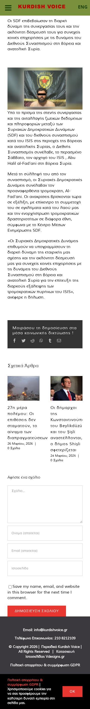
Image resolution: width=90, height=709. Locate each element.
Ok (72, 691)
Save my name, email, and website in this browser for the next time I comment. (44, 592)
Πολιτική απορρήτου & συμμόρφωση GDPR (45, 665)
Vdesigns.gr (55, 656)
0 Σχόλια (14, 448)
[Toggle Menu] (8, 8)
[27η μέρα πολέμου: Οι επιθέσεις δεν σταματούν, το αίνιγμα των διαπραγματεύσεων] (24, 388)
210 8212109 (65, 638)
